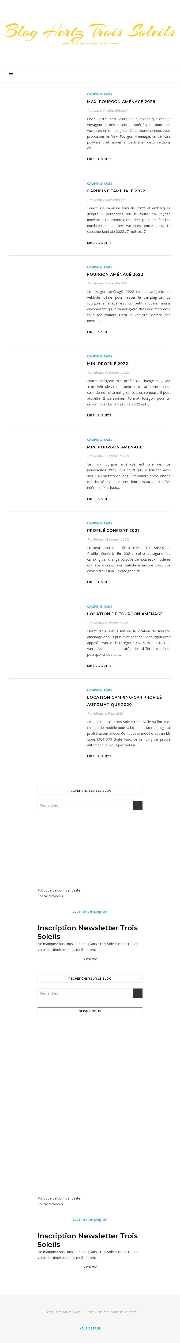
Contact (130, 1312)
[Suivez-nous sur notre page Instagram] (90, 1057)
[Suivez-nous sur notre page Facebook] (90, 1031)
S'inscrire (90, 958)
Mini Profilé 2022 (107, 364)
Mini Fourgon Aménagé (114, 447)
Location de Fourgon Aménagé (125, 614)
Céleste (97, 200)
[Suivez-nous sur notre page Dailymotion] (90, 1108)
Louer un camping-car (90, 911)
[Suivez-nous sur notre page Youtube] (90, 1082)
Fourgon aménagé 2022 (115, 274)
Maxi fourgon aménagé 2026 (121, 102)
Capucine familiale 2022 (116, 191)
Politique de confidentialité (59, 890)
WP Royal (74, 1312)
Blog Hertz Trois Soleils (90, 30)
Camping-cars (99, 94)
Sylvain (97, 110)
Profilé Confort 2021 (113, 530)
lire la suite (99, 159)
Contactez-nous (50, 896)
